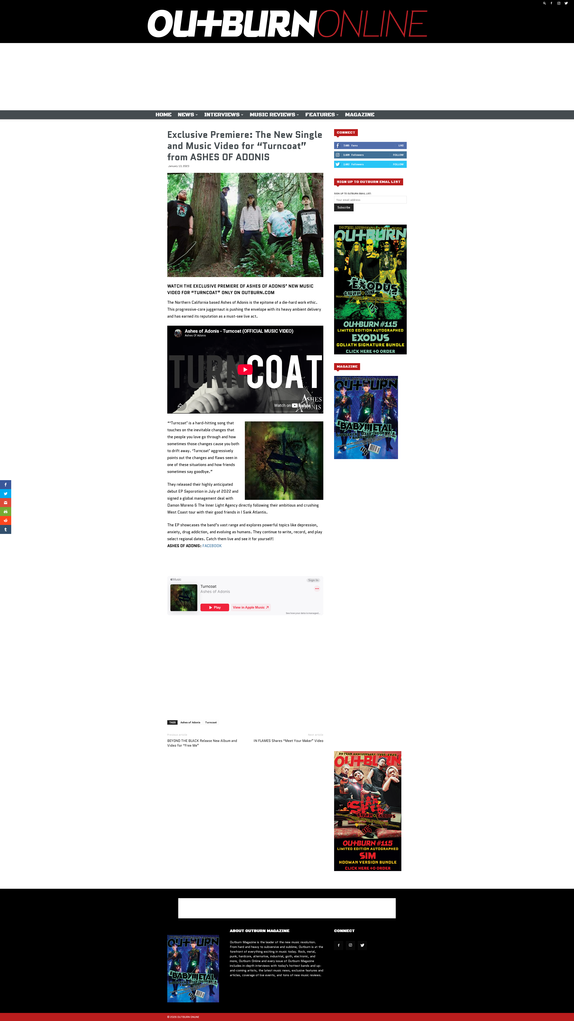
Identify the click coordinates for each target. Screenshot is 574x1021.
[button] (544, 3)
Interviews (222, 114)
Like (401, 145)
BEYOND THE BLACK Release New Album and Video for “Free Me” (202, 743)
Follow (398, 154)
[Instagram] (558, 3)
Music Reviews (272, 114)
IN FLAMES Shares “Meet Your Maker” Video (288, 741)
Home (164, 114)
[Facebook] (551, 3)
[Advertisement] (287, 76)
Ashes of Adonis (190, 722)
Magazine (359, 114)
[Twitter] (566, 3)
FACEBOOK (212, 545)
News (186, 114)
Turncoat (211, 722)
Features (320, 114)
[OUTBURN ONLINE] (287, 24)
